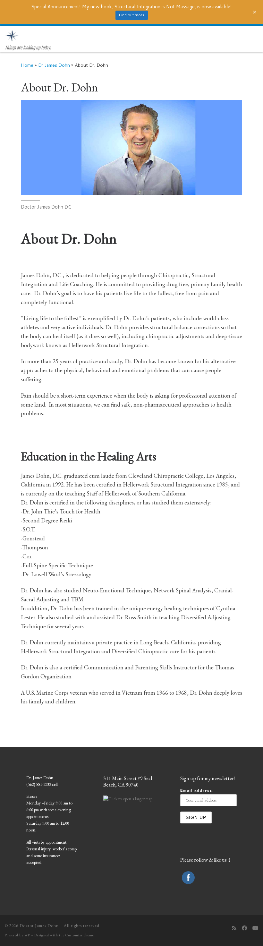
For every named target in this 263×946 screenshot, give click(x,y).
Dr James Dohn (54, 65)
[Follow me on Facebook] (244, 928)
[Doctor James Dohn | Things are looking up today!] (12, 35)
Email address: (197, 790)
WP (27, 935)
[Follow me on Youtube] (255, 928)
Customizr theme (79, 935)
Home (27, 65)
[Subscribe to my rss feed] (234, 928)
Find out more (132, 15)
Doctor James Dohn (39, 925)
